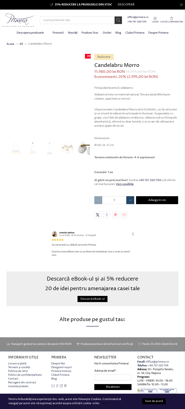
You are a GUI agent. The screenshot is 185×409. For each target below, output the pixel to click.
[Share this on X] (97, 214)
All (21, 44)
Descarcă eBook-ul (92, 299)
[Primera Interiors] (18, 20)
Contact (13, 378)
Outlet (107, 33)
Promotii (58, 33)
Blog (118, 33)
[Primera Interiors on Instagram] (61, 386)
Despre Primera (158, 33)
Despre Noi (58, 363)
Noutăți (73, 33)
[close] (181, 5)
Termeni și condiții (19, 367)
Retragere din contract (22, 382)
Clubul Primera (134, 33)
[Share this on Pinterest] (115, 214)
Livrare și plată (17, 363)
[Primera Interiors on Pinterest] (65, 386)
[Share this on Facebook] (106, 214)
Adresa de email (105, 371)
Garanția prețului (18, 386)
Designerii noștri (61, 367)
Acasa (10, 44)
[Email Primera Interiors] (53, 386)
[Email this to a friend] (124, 214)
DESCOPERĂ (126, 5)
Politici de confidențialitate (25, 375)
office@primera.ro (137, 17)
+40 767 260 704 (136, 21)
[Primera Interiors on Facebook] (57, 386)
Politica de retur (18, 371)
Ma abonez (113, 387)
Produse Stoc (89, 33)
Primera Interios (61, 371)
